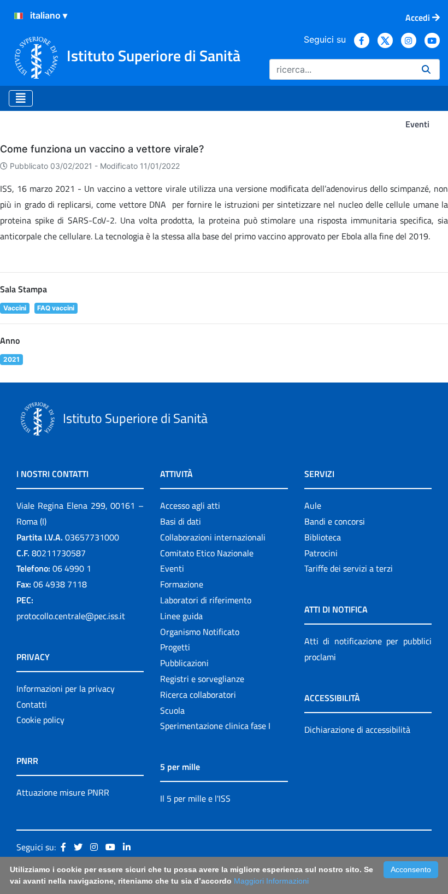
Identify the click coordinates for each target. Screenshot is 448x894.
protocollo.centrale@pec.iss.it (70, 615)
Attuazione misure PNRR (62, 792)
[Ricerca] (426, 69)
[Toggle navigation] (21, 98)
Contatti (31, 704)
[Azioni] (18, 15)
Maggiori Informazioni (271, 881)
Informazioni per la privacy (65, 688)
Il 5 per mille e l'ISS (195, 798)
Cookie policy (40, 719)
